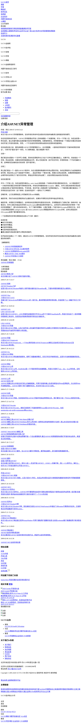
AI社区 (7, 105)
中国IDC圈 (21, 691)
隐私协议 (8, 658)
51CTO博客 (9, 631)
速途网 (58, 689)
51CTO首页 (5, 2)
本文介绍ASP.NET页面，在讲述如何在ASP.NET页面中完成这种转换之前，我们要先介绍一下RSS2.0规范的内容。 (41, 398)
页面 (7, 326)
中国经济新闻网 (66, 689)
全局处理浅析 (10, 532)
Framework (9, 340)
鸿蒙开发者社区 (6, 19)
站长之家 (53, 689)
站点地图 (8, 649)
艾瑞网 (47, 689)
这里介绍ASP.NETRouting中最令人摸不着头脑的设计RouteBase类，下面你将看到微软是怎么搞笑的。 (36, 288)
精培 (14, 636)
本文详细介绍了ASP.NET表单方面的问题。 (16, 276)
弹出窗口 (8, 518)
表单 (7, 274)
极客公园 (5, 691)
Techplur (21, 626)
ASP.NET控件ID (6, 501)
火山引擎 (47, 691)
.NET (9, 542)
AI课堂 (3, 21)
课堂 (12, 36)
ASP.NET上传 (5, 378)
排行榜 (12, 28)
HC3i (17, 626)
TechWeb (42, 689)
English (7, 654)
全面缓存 (8, 448)
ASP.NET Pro (5, 417)
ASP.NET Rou (5, 295)
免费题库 (52, 31)
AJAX (7, 298)
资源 (5, 36)
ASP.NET (4, 542)
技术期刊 (8, 107)
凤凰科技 (23, 689)
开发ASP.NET (5, 473)
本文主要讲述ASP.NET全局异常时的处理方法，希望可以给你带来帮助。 (26, 535)
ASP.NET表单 (5, 284)
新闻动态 (8, 647)
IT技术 (36, 31)
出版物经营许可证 (14, 680)
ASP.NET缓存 (5, 458)
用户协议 (8, 656)
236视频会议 (13, 691)
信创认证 (18, 31)
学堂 (2, 7)
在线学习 (4, 33)
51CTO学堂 (9, 636)
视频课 (3, 28)
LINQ (7, 312)
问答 (8, 36)
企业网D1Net (29, 691)
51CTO (7, 626)
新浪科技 (4, 689)
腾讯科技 (10, 689)
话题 (6, 103)
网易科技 (17, 689)
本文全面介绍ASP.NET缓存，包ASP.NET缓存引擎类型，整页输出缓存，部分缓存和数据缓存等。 (35, 451)
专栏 (15, 36)
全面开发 (8, 461)
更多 (11, 584)
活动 (6, 110)
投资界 (36, 691)
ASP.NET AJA (5, 309)
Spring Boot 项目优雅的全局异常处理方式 (15, 580)
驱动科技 (29, 689)
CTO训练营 (26, 636)
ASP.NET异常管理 (7, 262)
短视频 (17, 28)
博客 (2, 4)
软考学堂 (28, 28)
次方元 (41, 691)
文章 (2, 36)
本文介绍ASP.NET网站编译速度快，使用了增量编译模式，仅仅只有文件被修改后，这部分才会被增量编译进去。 (41, 357)
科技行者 (36, 689)
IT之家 (74, 689)
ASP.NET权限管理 (7, 446)
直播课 (22, 28)
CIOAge (12, 626)
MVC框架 (9, 475)
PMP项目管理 (44, 31)
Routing (8, 286)
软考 (13, 31)
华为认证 (25, 31)
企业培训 (4, 16)
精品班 (3, 9)
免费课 (3, 14)
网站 (7, 354)
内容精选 (8, 98)
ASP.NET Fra (5, 352)
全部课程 (4, 31)
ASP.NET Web (5, 431)
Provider (8, 405)
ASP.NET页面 (5, 338)
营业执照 (4, 680)
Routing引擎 (10, 504)
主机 (7, 381)
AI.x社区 (33, 631)
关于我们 (8, 645)
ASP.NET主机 (5, 393)
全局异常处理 (15, 542)
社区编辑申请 (5, 116)
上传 (7, 366)
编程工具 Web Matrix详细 (17, 419)
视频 (6, 100)
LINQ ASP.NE (5, 323)
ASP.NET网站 (5, 364)
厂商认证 (31, 31)
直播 (18, 36)
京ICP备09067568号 (14, 669)
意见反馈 (8, 652)
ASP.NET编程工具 (16, 431)
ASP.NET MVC (6, 487)
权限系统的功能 (12, 434)
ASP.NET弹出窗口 (7, 530)
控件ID (8, 489)
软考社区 (4, 12)
